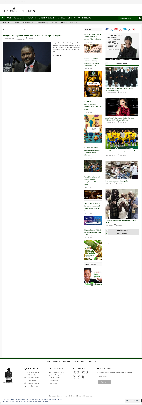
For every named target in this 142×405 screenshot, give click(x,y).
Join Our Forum (33, 386)
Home (8, 18)
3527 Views (119, 225)
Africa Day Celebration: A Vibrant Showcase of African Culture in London (92, 36)
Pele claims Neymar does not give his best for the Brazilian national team (121, 152)
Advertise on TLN (33, 372)
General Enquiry (54, 377)
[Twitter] (125, 29)
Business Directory (42, 22)
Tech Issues (53, 383)
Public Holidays (28, 22)
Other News (84, 18)
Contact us (73, 22)
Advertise (64, 22)
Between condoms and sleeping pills (117, 181)
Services (54, 22)
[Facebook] (107, 29)
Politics (61, 18)
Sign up (10, 2)
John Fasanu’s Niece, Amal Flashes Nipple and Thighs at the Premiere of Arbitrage (120, 119)
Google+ (108, 243)
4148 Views (123, 122)
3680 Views (119, 183)
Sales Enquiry (54, 380)
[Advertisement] (93, 322)
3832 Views (123, 155)
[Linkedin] (111, 29)
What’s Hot (20, 18)
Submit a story (20, 2)
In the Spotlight (32, 380)
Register (56, 361)
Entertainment (46, 18)
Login (4, 2)
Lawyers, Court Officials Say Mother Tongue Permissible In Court (119, 89)
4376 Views (123, 92)
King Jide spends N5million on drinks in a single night (121, 221)
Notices (17, 22)
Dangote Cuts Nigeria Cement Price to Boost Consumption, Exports (32, 35)
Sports (72, 18)
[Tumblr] (129, 29)
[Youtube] (133, 29)
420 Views (30, 38)
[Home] (2, 17)
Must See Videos (33, 383)
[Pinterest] (116, 29)
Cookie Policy (43, 401)
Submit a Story (32, 375)
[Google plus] (120, 29)
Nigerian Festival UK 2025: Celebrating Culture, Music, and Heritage (93, 232)
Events (32, 18)
